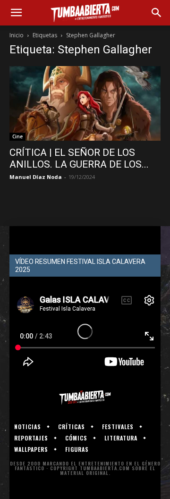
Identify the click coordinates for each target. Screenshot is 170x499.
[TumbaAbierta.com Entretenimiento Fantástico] (85, 397)
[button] (16, 12)
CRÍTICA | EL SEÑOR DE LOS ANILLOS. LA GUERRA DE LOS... (79, 158)
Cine (17, 136)
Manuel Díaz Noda (35, 176)
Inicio (16, 35)
